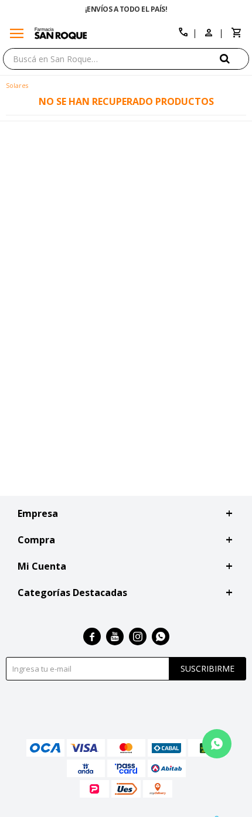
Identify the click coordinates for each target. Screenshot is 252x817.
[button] (234, 58)
